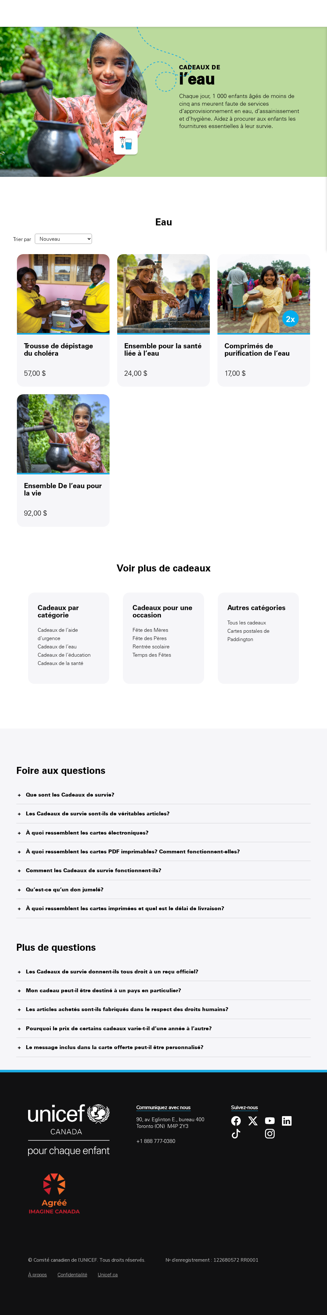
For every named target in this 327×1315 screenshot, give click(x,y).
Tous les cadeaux (246, 622)
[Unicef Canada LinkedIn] (288, 1121)
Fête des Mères (150, 630)
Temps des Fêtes (152, 655)
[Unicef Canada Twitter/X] (254, 1121)
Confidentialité (72, 1275)
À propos (37, 1275)
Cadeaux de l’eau (57, 646)
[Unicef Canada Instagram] (271, 1134)
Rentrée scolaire (151, 646)
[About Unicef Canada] (69, 1155)
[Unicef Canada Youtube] (271, 1121)
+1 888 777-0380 (155, 1141)
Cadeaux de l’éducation (64, 655)
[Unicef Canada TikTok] (237, 1134)
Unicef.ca (108, 1275)
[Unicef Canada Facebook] (237, 1121)
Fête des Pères (150, 638)
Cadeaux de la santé (60, 663)
